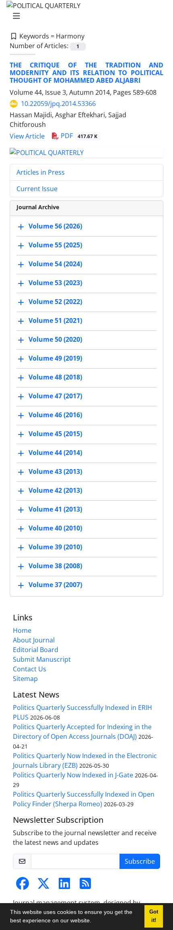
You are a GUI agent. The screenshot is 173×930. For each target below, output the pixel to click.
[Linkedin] (64, 885)
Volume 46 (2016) (55, 414)
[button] (94, 921)
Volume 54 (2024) (55, 263)
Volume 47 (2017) (55, 396)
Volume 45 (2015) (55, 433)
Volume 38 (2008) (55, 565)
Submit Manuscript (42, 659)
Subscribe (140, 861)
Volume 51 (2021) (55, 320)
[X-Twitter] (43, 885)
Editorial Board (35, 649)
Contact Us (29, 669)
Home (22, 630)
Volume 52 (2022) (55, 301)
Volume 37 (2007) (55, 584)
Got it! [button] (153, 916)
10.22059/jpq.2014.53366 (58, 103)
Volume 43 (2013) (55, 471)
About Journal (34, 640)
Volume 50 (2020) (55, 339)
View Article (27, 136)
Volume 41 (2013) (55, 509)
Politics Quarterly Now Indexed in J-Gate (73, 775)
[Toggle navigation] (84, 16)
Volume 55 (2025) (55, 245)
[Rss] (85, 885)
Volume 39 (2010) (55, 546)
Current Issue (37, 188)
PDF (78, 135)
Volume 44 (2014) (55, 452)
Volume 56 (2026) (55, 226)
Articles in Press (40, 172)
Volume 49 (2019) (55, 358)
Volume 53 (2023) (55, 282)
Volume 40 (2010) (55, 528)
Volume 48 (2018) (55, 377)
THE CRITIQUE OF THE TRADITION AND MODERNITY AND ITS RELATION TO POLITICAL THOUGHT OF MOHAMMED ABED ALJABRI (86, 73)
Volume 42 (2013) (55, 490)
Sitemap (25, 678)
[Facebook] (22, 885)
